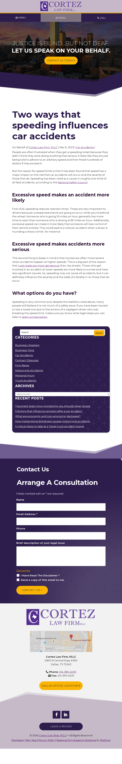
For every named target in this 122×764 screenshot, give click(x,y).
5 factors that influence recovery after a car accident (48, 411)
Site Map (31, 740)
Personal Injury (25, 375)
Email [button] (62, 17)
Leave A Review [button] (61, 726)
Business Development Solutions (76, 740)
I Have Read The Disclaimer (40, 575)
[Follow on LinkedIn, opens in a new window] (65, 715)
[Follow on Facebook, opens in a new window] (56, 715)
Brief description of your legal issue (40, 542)
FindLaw (105, 740)
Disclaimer (23, 570)
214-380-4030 (67, 671)
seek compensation (34, 317)
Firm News (22, 365)
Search (99, 333)
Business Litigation (27, 345)
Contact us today (60, 60)
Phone (20, 528)
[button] (20, 17)
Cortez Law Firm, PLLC (43, 147)
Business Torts (24, 350)
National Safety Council (72, 182)
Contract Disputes (27, 360)
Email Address (26, 514)
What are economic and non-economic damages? (47, 416)
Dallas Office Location (60, 685)
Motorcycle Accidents (29, 370)
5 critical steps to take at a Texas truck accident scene (49, 426)
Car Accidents (85, 147)
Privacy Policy (46, 740)
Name (20, 499)
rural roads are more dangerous (38, 265)
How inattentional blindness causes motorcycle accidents (52, 421)
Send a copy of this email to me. (42, 579)
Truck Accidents (25, 380)
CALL (103, 18)
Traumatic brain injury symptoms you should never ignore (52, 406)
